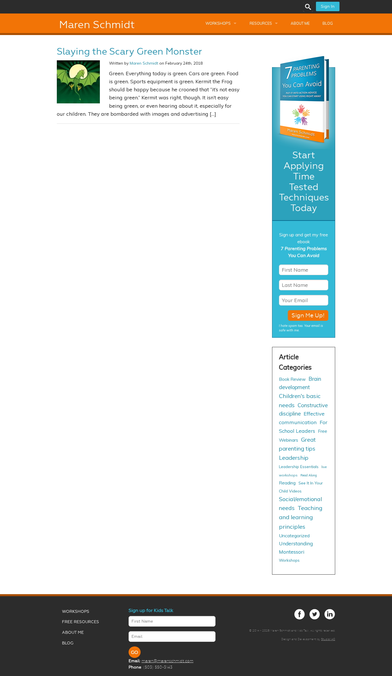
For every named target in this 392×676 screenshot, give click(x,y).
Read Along (308, 475)
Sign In (328, 6)
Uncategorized (294, 535)
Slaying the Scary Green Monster (129, 51)
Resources (261, 23)
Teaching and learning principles (300, 517)
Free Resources (80, 621)
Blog (328, 23)
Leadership (293, 457)
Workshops (218, 23)
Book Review (292, 379)
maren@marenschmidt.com (167, 660)
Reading (287, 483)
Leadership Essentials (299, 466)
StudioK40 (328, 639)
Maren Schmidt (97, 25)
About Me (300, 23)
